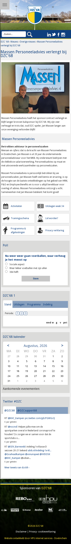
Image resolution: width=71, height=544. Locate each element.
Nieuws (14, 41)
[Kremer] (18, 510)
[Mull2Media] (66, 510)
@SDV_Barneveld (16, 446)
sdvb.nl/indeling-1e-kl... (39, 450)
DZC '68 (5, 41)
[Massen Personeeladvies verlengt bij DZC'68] (35, 89)
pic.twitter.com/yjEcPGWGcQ (40, 418)
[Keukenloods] (6, 510)
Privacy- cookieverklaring (42, 531)
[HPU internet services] (47, 499)
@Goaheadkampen (15, 454)
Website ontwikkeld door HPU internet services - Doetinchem (35, 538)
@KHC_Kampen (16, 418)
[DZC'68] (35, 15)
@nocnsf (12, 426)
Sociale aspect (16, 264)
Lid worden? (51, 218)
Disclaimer (21, 531)
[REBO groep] (24, 499)
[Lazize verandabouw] (30, 510)
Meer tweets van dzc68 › (17, 467)
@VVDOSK (45, 454)
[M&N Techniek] (54, 510)
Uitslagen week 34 (54, 206)
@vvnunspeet (32, 454)
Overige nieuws (27, 41)
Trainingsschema (20, 218)
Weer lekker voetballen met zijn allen (28, 268)
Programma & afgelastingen (18, 230)
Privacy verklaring (54, 230)
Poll (5, 245)
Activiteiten (16, 206)
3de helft (13, 272)
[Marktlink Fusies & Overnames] (42, 510)
